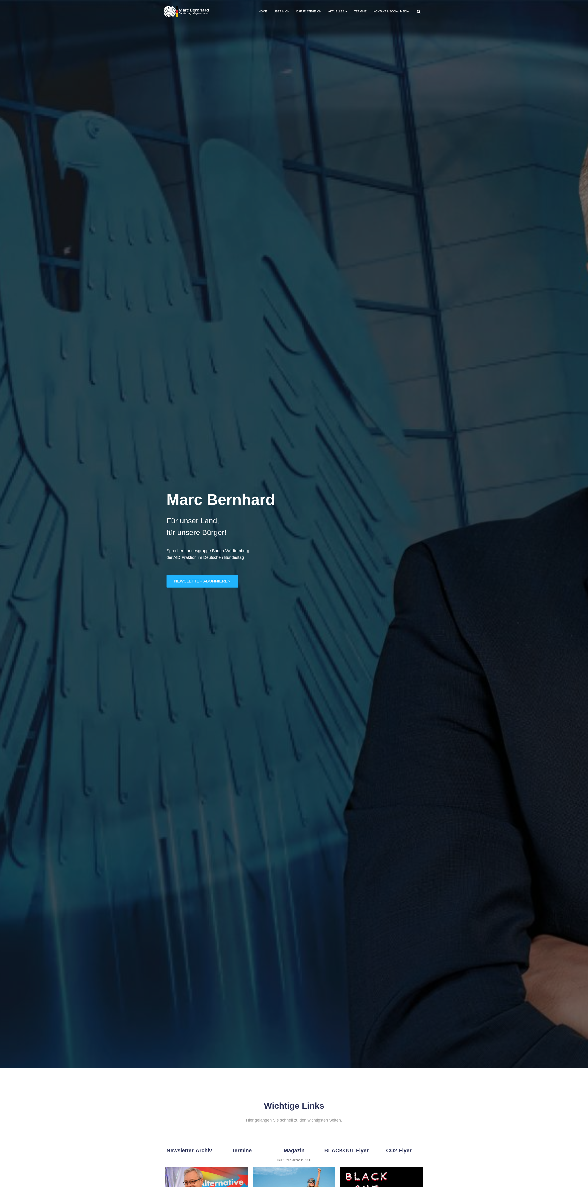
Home (263, 11)
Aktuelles (336, 11)
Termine (360, 11)
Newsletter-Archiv (189, 1150)
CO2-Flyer (399, 1150)
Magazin (294, 1150)
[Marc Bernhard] (186, 11)
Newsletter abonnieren (202, 581)
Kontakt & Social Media (391, 11)
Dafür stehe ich (308, 11)
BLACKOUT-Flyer (346, 1150)
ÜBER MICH (281, 11)
